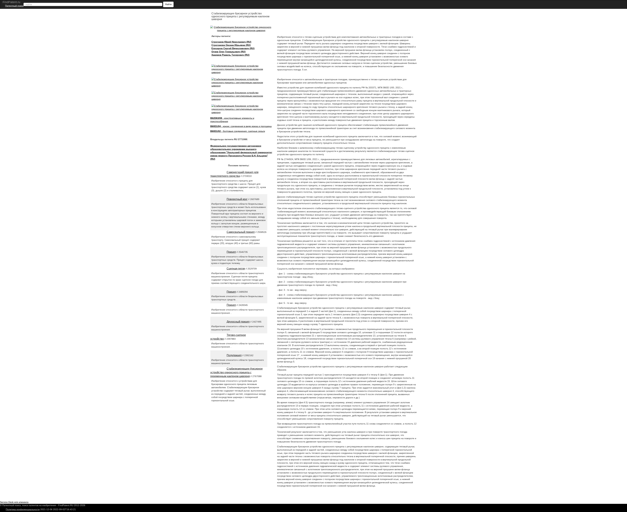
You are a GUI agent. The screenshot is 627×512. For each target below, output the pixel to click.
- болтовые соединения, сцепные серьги (237, 131)
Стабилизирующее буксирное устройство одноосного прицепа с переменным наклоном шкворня (236, 372)
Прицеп (231, 252)
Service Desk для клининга (14, 502)
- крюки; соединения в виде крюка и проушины (241, 126)
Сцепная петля (236, 268)
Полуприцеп (234, 355)
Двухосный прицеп (238, 321)
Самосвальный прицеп (241, 232)
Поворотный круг (237, 199)
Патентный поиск (14, 5)
